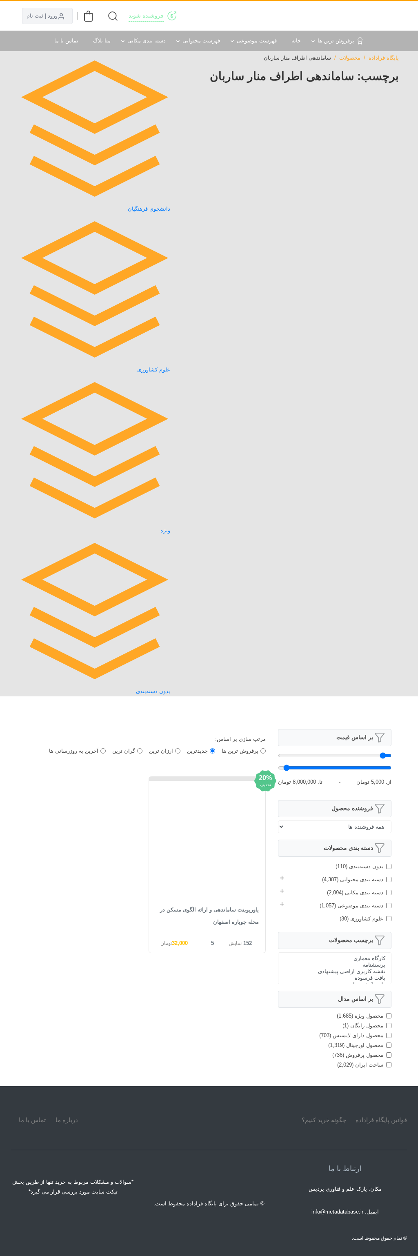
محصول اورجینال (355, 1045)
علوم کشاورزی (361, 919)
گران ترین (123, 751)
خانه (296, 41)
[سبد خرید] (88, 16)
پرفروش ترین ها (336, 41)
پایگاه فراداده (384, 58)
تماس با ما (66, 41)
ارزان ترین (161, 751)
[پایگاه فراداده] (388, 16)
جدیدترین (197, 751)
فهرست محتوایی (201, 41)
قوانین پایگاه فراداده (381, 1119)
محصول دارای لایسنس (351, 1035)
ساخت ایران (360, 1065)
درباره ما (67, 1119)
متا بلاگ (102, 41)
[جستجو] (113, 16)
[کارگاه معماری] (334, 958)
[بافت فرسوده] (334, 978)
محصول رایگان (362, 1026)
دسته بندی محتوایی (352, 879)
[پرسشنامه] (334, 965)
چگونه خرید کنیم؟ (324, 1119)
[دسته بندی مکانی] (279, 16)
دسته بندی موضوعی (351, 906)
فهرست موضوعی (257, 41)
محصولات (349, 58)
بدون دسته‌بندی (359, 866)
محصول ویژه (360, 1016)
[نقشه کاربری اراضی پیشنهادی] (334, 971)
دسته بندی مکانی (146, 41)
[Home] (209, 1119)
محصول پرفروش (357, 1055)
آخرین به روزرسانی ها (73, 751)
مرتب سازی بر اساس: (240, 739)
